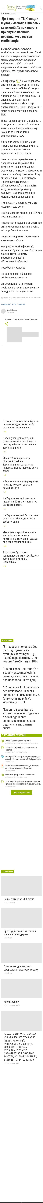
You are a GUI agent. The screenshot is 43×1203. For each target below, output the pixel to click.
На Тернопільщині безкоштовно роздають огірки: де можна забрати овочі (21, 518)
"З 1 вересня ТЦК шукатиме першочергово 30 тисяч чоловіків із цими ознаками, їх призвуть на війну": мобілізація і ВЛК (21, 694)
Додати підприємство (22, 792)
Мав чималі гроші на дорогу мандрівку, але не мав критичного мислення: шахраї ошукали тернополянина (20, 537)
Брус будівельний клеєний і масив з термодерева (20, 933)
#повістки (21, 304)
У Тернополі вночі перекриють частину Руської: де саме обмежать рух (20, 484)
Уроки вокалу (11, 1001)
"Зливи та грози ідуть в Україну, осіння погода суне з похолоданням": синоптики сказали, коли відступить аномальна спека (21, 719)
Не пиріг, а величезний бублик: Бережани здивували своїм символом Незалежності (21, 424)
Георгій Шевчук (12, 310)
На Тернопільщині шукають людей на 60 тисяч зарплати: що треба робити (20, 501)
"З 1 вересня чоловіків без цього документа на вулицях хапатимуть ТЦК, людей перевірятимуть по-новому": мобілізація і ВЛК (20, 654)
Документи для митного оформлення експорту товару (21, 968)
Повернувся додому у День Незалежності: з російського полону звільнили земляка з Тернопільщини (19, 442)
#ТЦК (14, 304)
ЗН (18, 81)
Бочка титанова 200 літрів (19, 899)
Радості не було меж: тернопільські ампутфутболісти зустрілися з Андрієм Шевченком (21, 557)
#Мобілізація (5, 304)
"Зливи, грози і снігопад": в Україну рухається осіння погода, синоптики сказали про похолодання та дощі (21, 674)
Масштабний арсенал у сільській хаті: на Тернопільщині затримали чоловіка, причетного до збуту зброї (20, 464)
